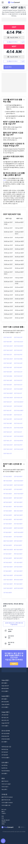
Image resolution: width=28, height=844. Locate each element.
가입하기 (14, 664)
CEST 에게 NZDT (8, 393)
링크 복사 (9, 67)
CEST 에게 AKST (8, 359)
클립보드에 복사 (13, 42)
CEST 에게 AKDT (8, 398)
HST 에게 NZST (8, 515)
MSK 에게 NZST (18, 511)
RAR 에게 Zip (5, 749)
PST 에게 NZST (8, 476)
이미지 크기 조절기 (6, 784)
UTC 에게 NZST (18, 562)
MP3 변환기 (4, 699)
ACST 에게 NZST (18, 481)
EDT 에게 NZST (18, 541)
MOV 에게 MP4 (5, 688)
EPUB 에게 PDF (5, 736)
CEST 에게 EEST (8, 445)
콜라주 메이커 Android (7, 797)
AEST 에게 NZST (8, 485)
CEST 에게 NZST (18, 346)
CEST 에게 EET (8, 402)
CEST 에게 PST (8, 337)
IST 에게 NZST (8, 532)
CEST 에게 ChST (8, 449)
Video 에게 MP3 (5, 704)
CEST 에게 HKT (8, 436)
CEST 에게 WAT (8, 423)
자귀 (3, 818)
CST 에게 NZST (18, 489)
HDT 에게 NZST (18, 502)
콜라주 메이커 (5, 781)
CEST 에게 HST (18, 376)
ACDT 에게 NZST (8, 567)
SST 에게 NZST (8, 489)
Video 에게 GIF (5, 686)
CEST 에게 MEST (18, 402)
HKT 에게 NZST (18, 571)
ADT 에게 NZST (8, 502)
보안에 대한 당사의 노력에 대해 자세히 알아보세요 (14, 623)
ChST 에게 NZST (8, 588)
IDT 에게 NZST (18, 545)
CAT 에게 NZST (8, 537)
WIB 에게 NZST (8, 498)
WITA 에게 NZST (18, 580)
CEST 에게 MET (8, 415)
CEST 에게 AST (18, 423)
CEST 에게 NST (18, 406)
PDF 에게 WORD (5, 733)
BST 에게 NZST (18, 519)
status (3, 824)
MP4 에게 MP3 (5, 701)
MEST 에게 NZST (8, 541)
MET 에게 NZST (18, 549)
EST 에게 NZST (8, 519)
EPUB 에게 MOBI (6, 739)
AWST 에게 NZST (8, 549)
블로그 (3, 811)
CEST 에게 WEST (18, 436)
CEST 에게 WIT (18, 367)
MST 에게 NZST (18, 506)
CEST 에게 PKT (18, 445)
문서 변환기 (4, 742)
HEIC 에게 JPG (5, 720)
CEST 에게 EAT (8, 432)
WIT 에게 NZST (8, 506)
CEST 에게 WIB (18, 359)
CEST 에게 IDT (7, 410)
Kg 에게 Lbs (4, 768)
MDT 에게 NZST (8, 528)
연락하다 (4, 822)
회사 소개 (4, 809)
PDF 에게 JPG (5, 717)
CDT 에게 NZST (18, 476)
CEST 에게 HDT (8, 367)
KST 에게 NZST (18, 524)
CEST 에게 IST (18, 393)
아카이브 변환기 (5, 757)
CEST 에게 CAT (18, 398)
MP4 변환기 (4, 683)
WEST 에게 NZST (8, 575)
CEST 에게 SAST (8, 350)
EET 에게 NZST (18, 537)
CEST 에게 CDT (18, 337)
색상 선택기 (4, 789)
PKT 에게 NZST (18, 584)
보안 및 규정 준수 (6, 820)
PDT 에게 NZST (18, 554)
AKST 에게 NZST (18, 494)
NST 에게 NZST (8, 545)
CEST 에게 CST (8, 355)
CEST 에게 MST (8, 372)
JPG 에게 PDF (5, 715)
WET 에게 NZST (8, 481)
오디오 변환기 (5, 707)
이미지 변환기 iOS (6, 805)
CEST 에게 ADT (18, 363)
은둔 (3, 816)
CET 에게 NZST (8, 524)
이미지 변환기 (5, 726)
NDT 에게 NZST (18, 498)
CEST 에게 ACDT (18, 428)
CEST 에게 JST (8, 441)
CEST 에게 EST (18, 380)
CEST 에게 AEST (8, 346)
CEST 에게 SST (18, 350)
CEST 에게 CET (18, 385)
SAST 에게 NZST (18, 485)
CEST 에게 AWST (18, 410)
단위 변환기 (4, 773)
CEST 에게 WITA (18, 441)
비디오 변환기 (5, 691)
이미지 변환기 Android (7, 802)
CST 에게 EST (5, 755)
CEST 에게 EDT (8, 406)
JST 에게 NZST (18, 575)
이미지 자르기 (5, 786)
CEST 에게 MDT (18, 389)
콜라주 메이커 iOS (6, 800)
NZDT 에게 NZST (18, 528)
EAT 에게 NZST (18, 567)
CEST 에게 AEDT (18, 449)
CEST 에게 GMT (8, 380)
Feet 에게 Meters (6, 771)
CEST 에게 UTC (8, 428)
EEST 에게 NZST (8, 584)
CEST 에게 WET (8, 342)
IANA (4, 180)
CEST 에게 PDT (8, 419)
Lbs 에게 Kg (4, 765)
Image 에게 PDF (5, 723)
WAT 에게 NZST (18, 558)
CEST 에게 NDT (8, 363)
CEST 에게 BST (8, 385)
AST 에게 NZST (8, 562)
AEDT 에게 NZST (18, 588)
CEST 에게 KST (8, 389)
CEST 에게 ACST (18, 342)
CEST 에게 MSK (8, 376)
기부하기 (4, 813)
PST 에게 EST (5, 752)
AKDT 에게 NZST (18, 532)
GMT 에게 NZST (18, 515)
